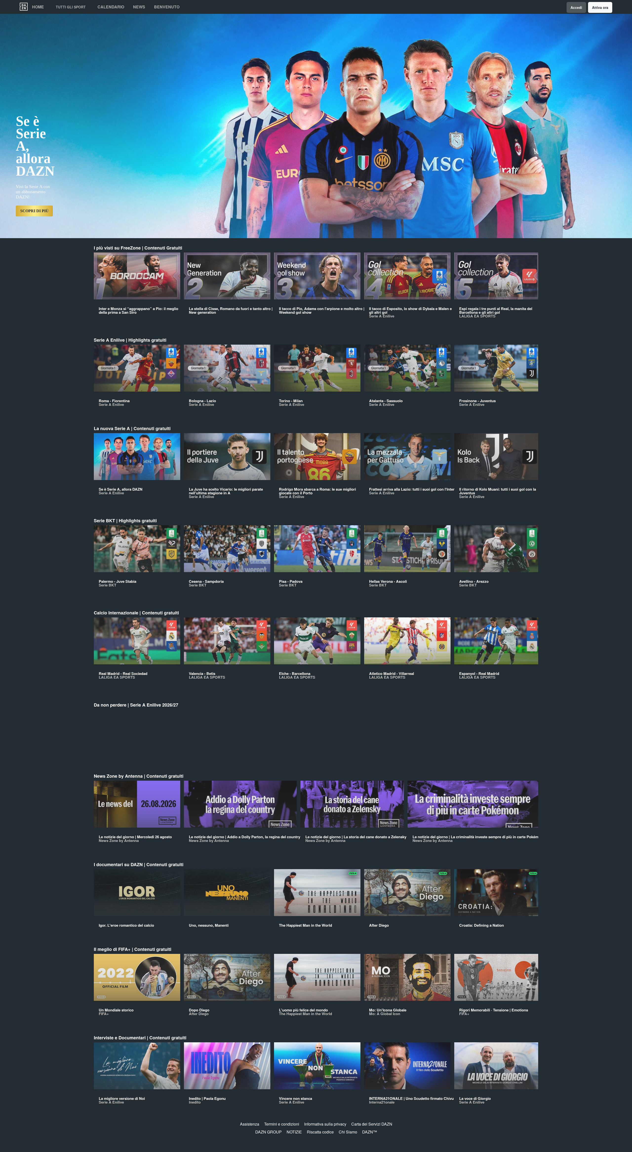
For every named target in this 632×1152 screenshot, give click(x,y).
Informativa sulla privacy (325, 1124)
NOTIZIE (294, 1132)
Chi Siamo (348, 1132)
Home (38, 7)
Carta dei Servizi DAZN (371, 1124)
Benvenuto (166, 7)
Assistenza (249, 1124)
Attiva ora (600, 7)
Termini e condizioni (281, 1124)
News (139, 7)
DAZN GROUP (268, 1132)
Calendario (111, 7)
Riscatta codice (320, 1132)
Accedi (576, 7)
